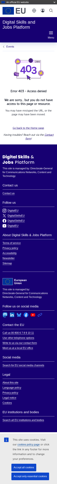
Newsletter (9, 258)
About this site (10, 382)
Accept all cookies (24, 467)
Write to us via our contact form (20, 343)
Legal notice (9, 397)
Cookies (7, 402)
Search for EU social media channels (23, 365)
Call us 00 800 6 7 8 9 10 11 (18, 332)
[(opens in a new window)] (15, 11)
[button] (33, 10)
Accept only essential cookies (30, 476)
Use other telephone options (18, 338)
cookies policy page (28, 444)
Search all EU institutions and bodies (23, 420)
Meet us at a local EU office (18, 348)
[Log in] (42, 10)
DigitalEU (13, 210)
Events (10, 46)
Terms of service (12, 243)
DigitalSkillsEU (16, 215)
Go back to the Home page (28, 128)
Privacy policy (10, 248)
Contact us (9, 193)
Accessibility (10, 253)
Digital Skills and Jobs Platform (18, 159)
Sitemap (7, 263)
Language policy (12, 387)
